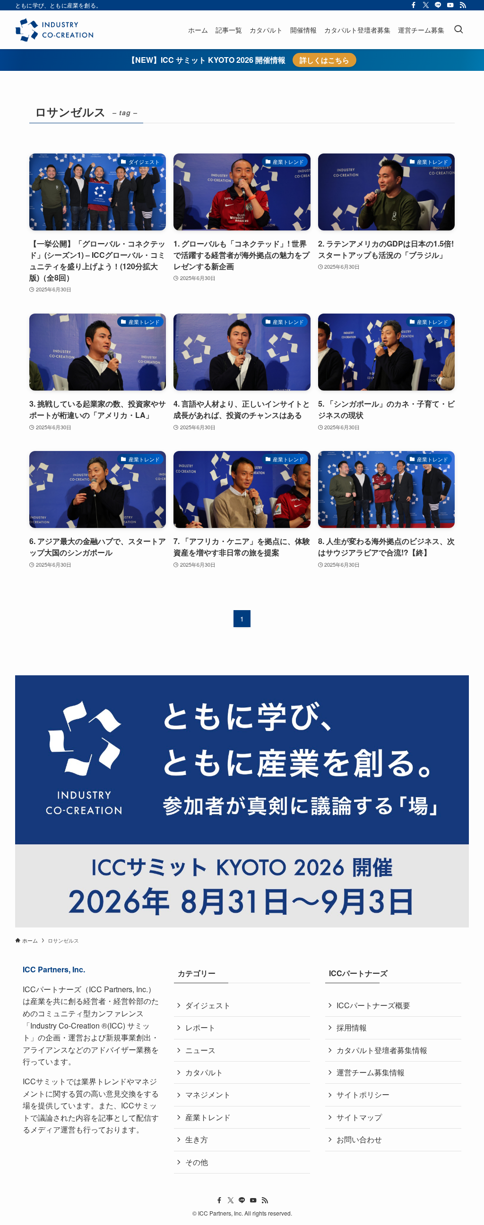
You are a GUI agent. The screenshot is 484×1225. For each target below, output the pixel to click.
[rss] (463, 5)
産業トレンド (208, 1117)
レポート (200, 1027)
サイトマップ (359, 1117)
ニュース (200, 1050)
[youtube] (450, 5)
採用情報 (352, 1027)
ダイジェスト (208, 1005)
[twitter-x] (426, 5)
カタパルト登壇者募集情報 (382, 1050)
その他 (196, 1162)
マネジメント (208, 1094)
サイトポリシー (363, 1094)
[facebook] (413, 5)
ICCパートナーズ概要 (373, 1005)
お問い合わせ (359, 1139)
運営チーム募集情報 (371, 1072)
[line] (438, 5)
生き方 (196, 1139)
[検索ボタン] (458, 29)
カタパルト (204, 1072)
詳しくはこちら (324, 60)
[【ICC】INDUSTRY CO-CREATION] (54, 30)
